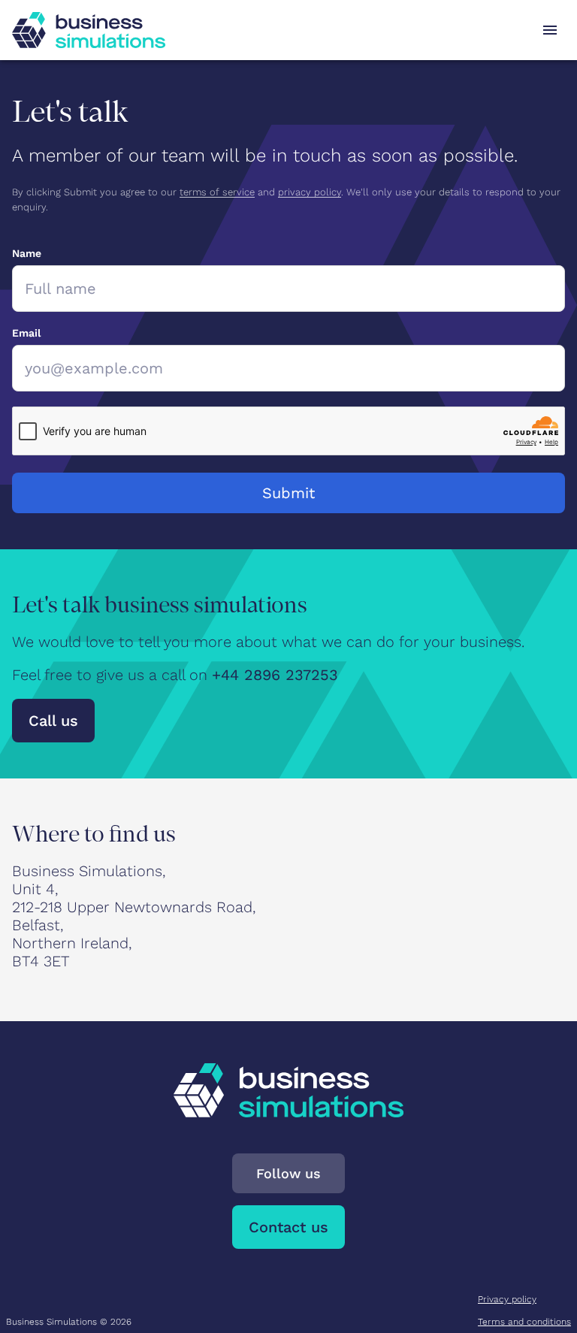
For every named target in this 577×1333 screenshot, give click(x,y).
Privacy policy (507, 1299)
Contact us (288, 1227)
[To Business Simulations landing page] (88, 30)
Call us (53, 721)
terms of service (217, 192)
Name (26, 253)
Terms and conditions (524, 1321)
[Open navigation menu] (550, 30)
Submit (288, 493)
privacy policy (309, 192)
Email (26, 333)
